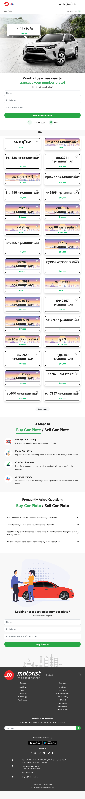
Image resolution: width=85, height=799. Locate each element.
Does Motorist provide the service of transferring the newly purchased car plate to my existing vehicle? (42, 533)
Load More (42, 409)
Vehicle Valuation (62, 710)
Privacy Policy (48, 784)
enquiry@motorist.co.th (30, 777)
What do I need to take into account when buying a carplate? (32, 517)
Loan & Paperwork (62, 693)
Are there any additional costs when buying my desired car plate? (33, 542)
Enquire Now (42, 644)
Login (69, 4)
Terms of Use (37, 784)
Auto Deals (62, 687)
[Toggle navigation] (79, 11)
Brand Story (22, 687)
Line (56, 123)
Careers (22, 690)
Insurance (62, 690)
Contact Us (23, 693)
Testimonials (22, 700)
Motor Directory (62, 697)
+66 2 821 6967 (38, 123)
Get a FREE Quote (42, 115)
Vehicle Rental (62, 706)
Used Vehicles (62, 703)
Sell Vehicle (60, 4)
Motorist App (22, 697)
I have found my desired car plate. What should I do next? (30, 525)
